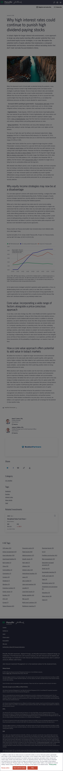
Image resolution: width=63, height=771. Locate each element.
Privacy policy (52, 764)
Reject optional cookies (19, 767)
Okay (32, 767)
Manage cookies (5, 767)
